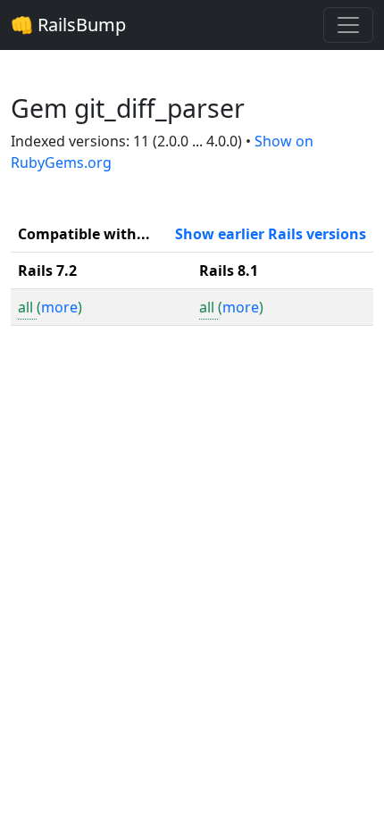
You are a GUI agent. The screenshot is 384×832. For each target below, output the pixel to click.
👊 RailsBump (68, 24)
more (59, 307)
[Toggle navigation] (348, 25)
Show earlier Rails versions (270, 234)
